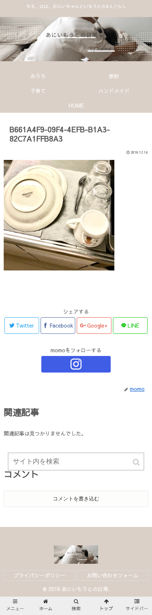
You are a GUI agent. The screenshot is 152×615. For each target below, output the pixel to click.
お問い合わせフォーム (112, 575)
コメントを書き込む (76, 499)
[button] (137, 462)
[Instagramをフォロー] (76, 364)
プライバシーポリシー (39, 575)
